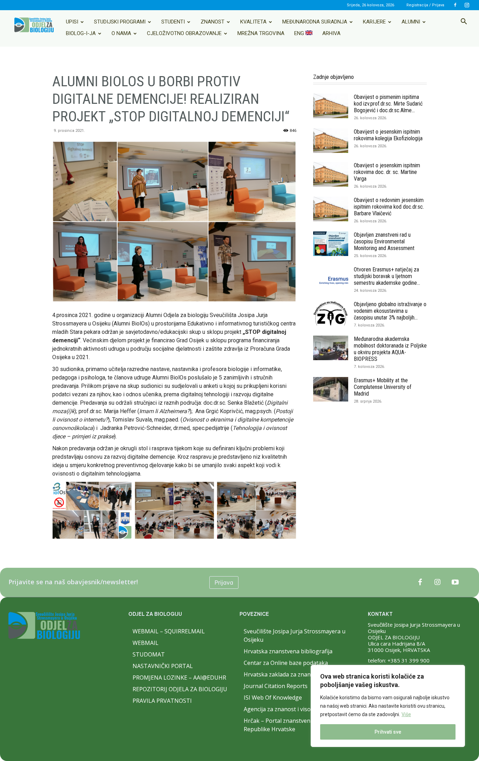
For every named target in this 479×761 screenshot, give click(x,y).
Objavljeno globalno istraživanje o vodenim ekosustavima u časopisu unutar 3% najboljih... (390, 311)
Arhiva (331, 33)
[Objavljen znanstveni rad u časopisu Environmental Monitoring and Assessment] (330, 243)
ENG (299, 33)
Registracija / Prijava (425, 5)
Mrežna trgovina (260, 33)
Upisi (72, 22)
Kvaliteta (253, 22)
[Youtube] (455, 582)
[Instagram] (466, 5)
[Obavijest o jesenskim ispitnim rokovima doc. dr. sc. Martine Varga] (330, 174)
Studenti (173, 22)
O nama (121, 33)
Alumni (411, 22)
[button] (463, 22)
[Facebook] (455, 5)
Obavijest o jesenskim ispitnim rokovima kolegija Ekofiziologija (388, 135)
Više (406, 714)
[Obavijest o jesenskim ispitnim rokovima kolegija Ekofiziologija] (330, 140)
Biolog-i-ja (81, 33)
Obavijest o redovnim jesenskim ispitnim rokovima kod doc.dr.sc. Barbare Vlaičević (389, 207)
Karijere (374, 22)
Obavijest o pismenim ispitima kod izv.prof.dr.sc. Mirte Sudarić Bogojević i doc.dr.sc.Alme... (388, 104)
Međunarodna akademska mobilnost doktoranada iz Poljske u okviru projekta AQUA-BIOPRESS (390, 349)
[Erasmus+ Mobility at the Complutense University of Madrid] (330, 389)
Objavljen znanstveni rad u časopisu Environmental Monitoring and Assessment (384, 241)
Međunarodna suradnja (314, 22)
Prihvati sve (388, 732)
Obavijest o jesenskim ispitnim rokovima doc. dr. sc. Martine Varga (387, 172)
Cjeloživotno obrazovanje (184, 33)
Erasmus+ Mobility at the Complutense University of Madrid (382, 387)
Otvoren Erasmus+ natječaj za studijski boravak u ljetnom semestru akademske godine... (387, 276)
